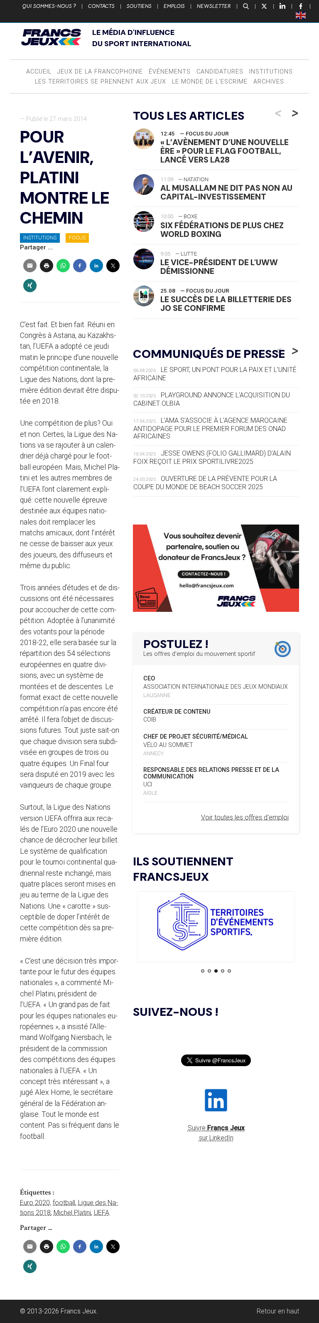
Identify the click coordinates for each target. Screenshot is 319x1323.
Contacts (101, 6)
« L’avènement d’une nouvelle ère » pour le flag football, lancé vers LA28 (224, 151)
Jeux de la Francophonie (100, 71)
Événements (170, 71)
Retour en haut (278, 1311)
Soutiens (139, 6)
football (64, 1203)
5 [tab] (229, 971)
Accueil (39, 71)
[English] (301, 15)
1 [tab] (202, 971)
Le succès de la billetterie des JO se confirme (226, 303)
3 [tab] (216, 971)
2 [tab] (209, 971)
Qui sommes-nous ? (49, 6)
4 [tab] (222, 971)
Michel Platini (72, 1213)
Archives (268, 81)
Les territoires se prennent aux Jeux (100, 81)
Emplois (174, 6)
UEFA (101, 1213)
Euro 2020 (35, 1203)
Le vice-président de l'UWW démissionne (219, 266)
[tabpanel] (215, 923)
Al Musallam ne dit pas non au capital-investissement (226, 192)
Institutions (271, 71)
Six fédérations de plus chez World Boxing (222, 229)
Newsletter (214, 6)
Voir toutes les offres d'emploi (245, 817)
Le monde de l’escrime (210, 81)
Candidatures (219, 71)
